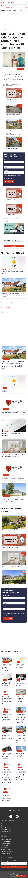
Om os (2, 823)
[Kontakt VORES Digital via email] (17, 816)
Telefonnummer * (8, 159)
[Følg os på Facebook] (10, 816)
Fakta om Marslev (5, 845)
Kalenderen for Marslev (6, 843)
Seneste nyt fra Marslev (6, 839)
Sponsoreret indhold (5, 853)
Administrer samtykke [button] (6, 831)
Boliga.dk (7, 221)
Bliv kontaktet (9, 181)
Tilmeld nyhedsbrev (21, 875)
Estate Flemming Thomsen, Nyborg (14, 134)
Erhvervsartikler (4, 847)
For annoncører (4, 825)
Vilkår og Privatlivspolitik (7, 827)
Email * (5, 165)
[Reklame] (14, 228)
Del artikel (20, 69)
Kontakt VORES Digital (6, 829)
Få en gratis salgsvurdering (7, 851)
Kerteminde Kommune (6, 849)
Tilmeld (14, 246)
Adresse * (6, 170)
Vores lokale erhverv (5, 841)
